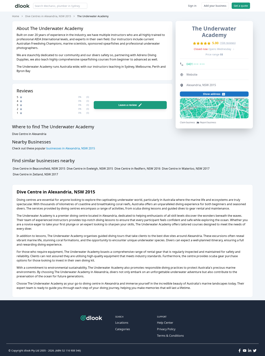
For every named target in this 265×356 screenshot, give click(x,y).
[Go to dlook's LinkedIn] (249, 350)
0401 (195, 64)
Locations (121, 323)
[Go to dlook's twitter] (255, 350)
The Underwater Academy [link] (93, 16)
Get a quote (241, 5)
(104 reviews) (228, 43)
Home (15, 16)
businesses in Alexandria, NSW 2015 (70, 148)
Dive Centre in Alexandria (29, 134)
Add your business (215, 5)
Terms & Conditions (170, 336)
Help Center (165, 323)
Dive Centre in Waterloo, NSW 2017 (185, 169)
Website (191, 75)
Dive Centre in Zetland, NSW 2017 (35, 174)
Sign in (192, 5)
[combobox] (60, 6)
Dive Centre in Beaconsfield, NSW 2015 (39, 169)
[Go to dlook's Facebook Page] (239, 350)
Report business (208, 122)
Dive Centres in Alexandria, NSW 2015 (48, 16)
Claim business (187, 122)
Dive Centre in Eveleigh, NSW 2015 (90, 169)
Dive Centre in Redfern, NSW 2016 (137, 169)
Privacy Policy (166, 329)
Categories (122, 329)
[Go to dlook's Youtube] (244, 350)
